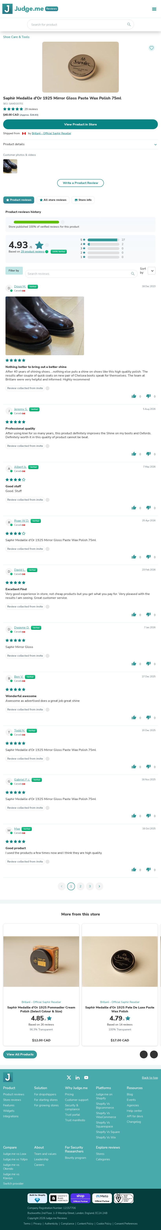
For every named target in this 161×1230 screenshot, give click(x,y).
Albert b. (20, 467)
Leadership (41, 1159)
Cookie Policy (104, 1223)
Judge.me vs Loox (14, 1154)
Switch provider (13, 1184)
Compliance (67, 1223)
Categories (103, 1159)
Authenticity (51, 1223)
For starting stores (46, 1100)
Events (131, 1100)
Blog (130, 1094)
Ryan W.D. (21, 521)
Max (17, 829)
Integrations (10, 1116)
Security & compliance (72, 1107)
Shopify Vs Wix (106, 1137)
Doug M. (20, 286)
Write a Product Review (80, 183)
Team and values (45, 1154)
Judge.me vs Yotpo (15, 1159)
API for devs (135, 1116)
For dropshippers (45, 1094)
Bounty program (75, 1158)
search (129, 24)
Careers (39, 1165)
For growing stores (46, 1105)
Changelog (134, 1122)
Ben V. (18, 677)
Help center (134, 1111)
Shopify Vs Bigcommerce (105, 1106)
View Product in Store (80, 124)
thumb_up (134, 396)
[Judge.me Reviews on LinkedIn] (77, 1077)
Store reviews (12, 1100)
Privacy (37, 1223)
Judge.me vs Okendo (11, 1167)
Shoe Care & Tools (16, 37)
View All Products (20, 1054)
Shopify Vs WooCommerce (106, 1115)
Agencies (133, 1105)
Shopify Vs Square (108, 1132)
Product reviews (13, 1094)
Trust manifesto (75, 1120)
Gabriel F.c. (22, 780)
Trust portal (72, 1115)
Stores (100, 1154)
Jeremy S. (21, 409)
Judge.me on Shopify (104, 1096)
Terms (27, 1223)
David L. (20, 570)
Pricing (69, 1094)
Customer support (76, 1100)
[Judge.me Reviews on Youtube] (86, 1077)
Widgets (8, 1111)
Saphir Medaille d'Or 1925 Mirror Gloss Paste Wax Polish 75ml (62, 98)
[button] (144, 1054)
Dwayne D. (21, 627)
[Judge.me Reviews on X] (69, 1077)
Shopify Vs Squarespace (104, 1124)
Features (8, 1105)
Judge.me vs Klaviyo (11, 1176)
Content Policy (85, 1223)
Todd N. (19, 730)
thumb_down (148, 396)
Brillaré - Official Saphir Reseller (51, 133)
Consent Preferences (125, 1223)
